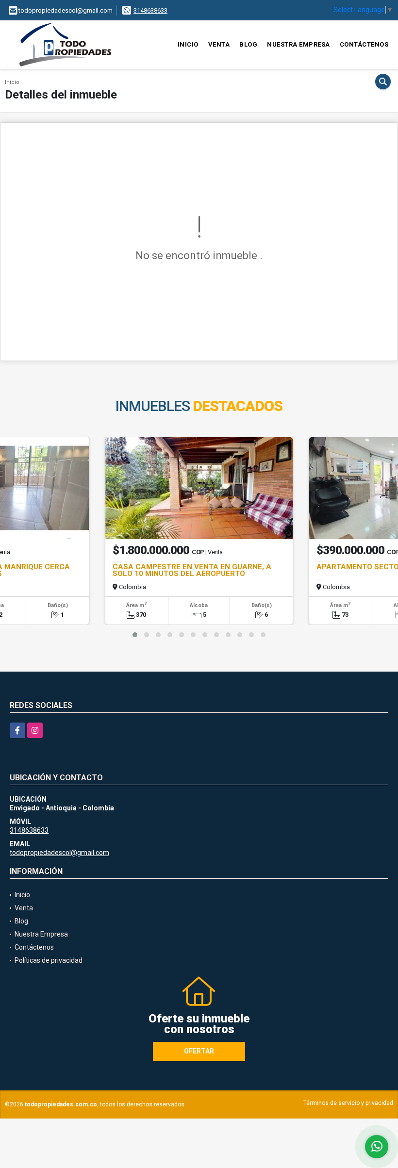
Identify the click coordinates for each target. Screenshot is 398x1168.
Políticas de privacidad (49, 960)
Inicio (188, 44)
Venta (219, 44)
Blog (248, 44)
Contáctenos (364, 44)
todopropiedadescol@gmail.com (59, 852)
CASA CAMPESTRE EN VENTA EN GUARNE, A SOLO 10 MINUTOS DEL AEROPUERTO (192, 570)
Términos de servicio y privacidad (348, 1103)
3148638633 (150, 10)
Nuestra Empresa (298, 44)
